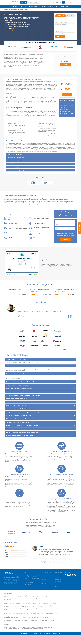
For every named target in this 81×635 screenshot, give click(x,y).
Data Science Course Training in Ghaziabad (30, 609)
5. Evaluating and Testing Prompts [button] (14, 167)
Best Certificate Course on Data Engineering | (13, 617)
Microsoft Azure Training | (39, 613)
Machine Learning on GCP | (9, 620)
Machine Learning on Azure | (47, 619)
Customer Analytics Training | (31, 596)
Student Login (68, 2)
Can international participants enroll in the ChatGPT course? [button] (19, 435)
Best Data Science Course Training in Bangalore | (47, 603)
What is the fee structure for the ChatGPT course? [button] (17, 385)
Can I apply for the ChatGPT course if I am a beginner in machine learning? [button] (22, 412)
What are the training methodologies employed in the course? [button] (20, 381)
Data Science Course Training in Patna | (49, 606)
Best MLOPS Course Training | (42, 617)
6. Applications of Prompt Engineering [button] (15, 170)
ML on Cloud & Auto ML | (19, 620)
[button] (1, 313)
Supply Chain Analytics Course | (19, 596)
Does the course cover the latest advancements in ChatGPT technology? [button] (22, 428)
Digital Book (58, 579)
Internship (43, 579)
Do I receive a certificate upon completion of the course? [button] (18, 373)
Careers (43, 577)
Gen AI (59, 6)
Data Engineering (53, 6)
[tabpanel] (53, 554)
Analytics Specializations (13, 9)
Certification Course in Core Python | (29, 617)
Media (42, 581)
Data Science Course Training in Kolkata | (29, 608)
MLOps (46, 6)
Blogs (56, 575)
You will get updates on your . (60, 24)
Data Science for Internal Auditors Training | (45, 598)
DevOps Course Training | (22, 619)
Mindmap (57, 577)
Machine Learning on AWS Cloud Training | (33, 620)
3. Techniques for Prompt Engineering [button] (15, 160)
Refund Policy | (39, 633)
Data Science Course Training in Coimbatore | (13, 609)
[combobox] (56, 22)
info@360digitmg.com (29, 582)
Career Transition (45, 583)
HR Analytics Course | (8, 596)
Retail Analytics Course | (42, 596)
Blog (60, 2)
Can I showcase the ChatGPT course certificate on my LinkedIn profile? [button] (22, 425)
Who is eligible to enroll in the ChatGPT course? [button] (16, 366)
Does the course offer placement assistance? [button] (16, 391)
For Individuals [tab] (60, 15)
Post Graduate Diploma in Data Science (31, 622)
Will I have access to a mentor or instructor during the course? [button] (20, 422)
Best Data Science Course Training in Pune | (45, 608)
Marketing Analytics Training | (10, 595)
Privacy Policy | (33, 633)
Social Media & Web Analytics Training (11, 599)
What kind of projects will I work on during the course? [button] (18, 415)
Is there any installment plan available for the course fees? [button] (19, 388)
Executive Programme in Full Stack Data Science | (13, 622)
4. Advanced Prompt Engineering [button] (14, 163)
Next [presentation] (43, 562)
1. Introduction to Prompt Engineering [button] (15, 154)
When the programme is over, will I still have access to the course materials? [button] (23, 395)
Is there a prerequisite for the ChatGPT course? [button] (16, 398)
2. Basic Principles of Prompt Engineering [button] (16, 157)
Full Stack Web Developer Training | (48, 620)
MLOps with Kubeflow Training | (10, 619)
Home (5, 9)
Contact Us (43, 575)
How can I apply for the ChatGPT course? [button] (15, 402)
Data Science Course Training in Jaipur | (28, 605)
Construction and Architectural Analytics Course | (14, 598)
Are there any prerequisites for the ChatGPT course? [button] (18, 408)
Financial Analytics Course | (32, 595)
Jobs (49, 2)
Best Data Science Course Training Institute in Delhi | (14, 606)
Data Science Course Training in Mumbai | (12, 608)
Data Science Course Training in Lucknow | (33, 606)
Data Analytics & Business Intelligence (35, 6)
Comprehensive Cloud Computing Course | (12, 613)
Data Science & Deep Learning (19, 6)
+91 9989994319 (67, 215)
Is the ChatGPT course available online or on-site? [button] (17, 405)
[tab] (40, 154)
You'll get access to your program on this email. (61, 28)
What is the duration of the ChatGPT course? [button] (16, 359)
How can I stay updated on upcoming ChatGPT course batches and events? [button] (23, 432)
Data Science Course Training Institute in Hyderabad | (27, 603)
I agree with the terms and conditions (65, 34)
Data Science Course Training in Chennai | (12, 605)
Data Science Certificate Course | (10, 603)
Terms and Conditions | (25, 633)
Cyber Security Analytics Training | (30, 598)
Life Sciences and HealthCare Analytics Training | (47, 595)
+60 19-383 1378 (28, 584)
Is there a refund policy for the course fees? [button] (16, 418)
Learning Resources (55, 2)
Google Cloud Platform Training (51, 613)
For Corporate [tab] (70, 15)
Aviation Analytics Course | (21, 595)
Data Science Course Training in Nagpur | (44, 605)
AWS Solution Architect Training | (27, 613)
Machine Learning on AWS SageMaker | (34, 619)
